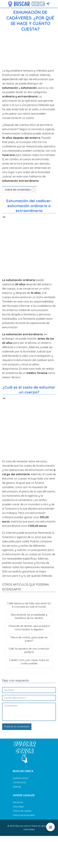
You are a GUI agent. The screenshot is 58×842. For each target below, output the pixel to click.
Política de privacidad (23, 815)
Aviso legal (18, 806)
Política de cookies (22, 810)
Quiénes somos (20, 778)
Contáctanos (19, 782)
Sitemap (17, 786)
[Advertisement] (29, 50)
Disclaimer (18, 802)
